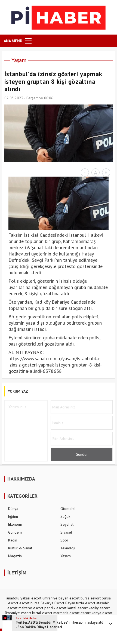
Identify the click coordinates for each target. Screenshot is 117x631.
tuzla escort (85, 603)
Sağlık (65, 516)
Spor (64, 540)
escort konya (91, 612)
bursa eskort (91, 598)
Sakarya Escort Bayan (58, 603)
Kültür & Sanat (20, 548)
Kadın (12, 540)
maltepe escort (31, 607)
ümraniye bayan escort (60, 598)
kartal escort (77, 607)
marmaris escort (66, 612)
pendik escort (55, 607)
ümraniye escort (18, 612)
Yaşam (18, 60)
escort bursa (29, 603)
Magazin (15, 555)
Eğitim (13, 516)
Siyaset (66, 532)
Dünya (13, 508)
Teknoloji (67, 548)
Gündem (15, 532)
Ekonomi (15, 524)
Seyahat (66, 524)
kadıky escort (99, 607)
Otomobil (68, 508)
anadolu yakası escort (23, 598)
